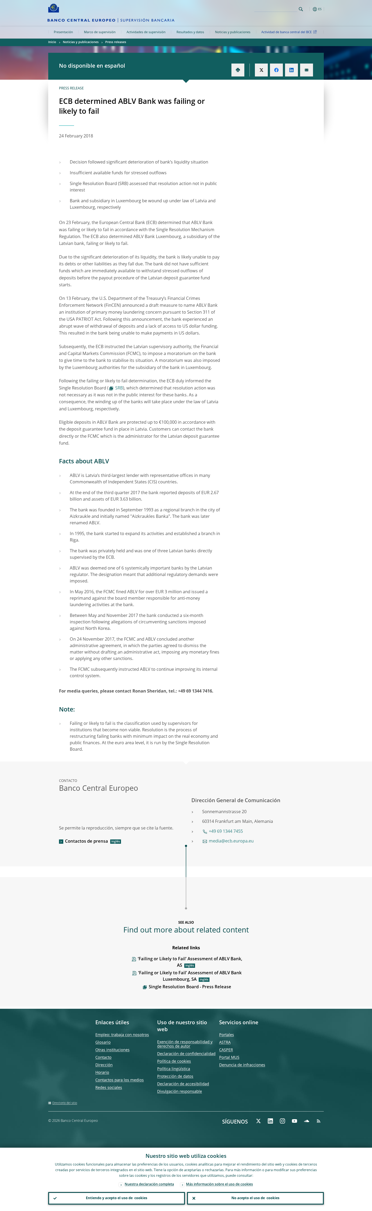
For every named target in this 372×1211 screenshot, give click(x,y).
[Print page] (237, 70)
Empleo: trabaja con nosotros (122, 1035)
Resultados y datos (190, 32)
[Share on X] (261, 70)
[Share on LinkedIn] (291, 70)
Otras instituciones (112, 1050)
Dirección (104, 1065)
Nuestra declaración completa (149, 1184)
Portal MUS (229, 1058)
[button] (309, 9)
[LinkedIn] (270, 1121)
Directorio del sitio (64, 1103)
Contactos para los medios (119, 1080)
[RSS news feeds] (318, 1121)
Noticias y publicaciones (232, 32)
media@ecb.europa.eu (231, 841)
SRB (119, 388)
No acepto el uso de (255, 1198)
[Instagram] (282, 1121)
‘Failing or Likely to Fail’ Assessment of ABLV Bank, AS (190, 962)
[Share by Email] (306, 70)
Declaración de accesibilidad (183, 1084)
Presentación (63, 32)
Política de (174, 1061)
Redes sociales (108, 1088)
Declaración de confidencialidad (186, 1054)
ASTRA (225, 1042)
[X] (258, 1121)
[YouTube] (294, 1121)
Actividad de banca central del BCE (286, 32)
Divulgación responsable (179, 1092)
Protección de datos (175, 1077)
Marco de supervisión (100, 32)
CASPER (226, 1050)
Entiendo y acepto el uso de (116, 1198)
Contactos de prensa (86, 841)
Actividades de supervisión (146, 32)
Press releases (115, 42)
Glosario (103, 1042)
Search (300, 9)
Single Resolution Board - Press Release (190, 987)
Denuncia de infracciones (242, 1065)
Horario (102, 1073)
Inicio (52, 42)
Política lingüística (173, 1069)
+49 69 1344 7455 (226, 832)
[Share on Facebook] (276, 70)
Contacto (103, 1058)
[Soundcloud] (306, 1121)
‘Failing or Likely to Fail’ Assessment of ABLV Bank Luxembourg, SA (190, 976)
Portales (226, 1035)
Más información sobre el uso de (219, 1184)
